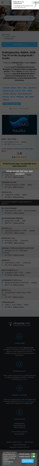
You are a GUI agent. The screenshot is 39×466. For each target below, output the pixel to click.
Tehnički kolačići (24, 454)
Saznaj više (6, 464)
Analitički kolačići (24, 456)
